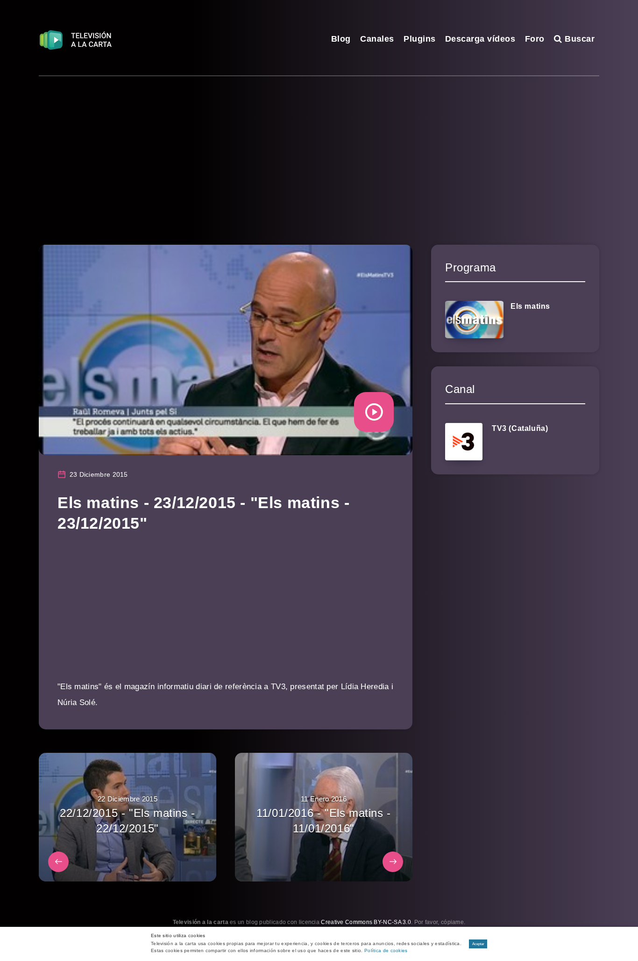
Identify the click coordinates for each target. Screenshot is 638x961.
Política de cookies (386, 950)
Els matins (530, 306)
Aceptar (478, 944)
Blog (341, 39)
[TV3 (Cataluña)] (463, 441)
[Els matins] (474, 319)
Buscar (578, 39)
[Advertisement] (319, 146)
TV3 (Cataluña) (520, 428)
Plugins (420, 39)
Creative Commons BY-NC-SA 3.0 (366, 922)
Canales (377, 39)
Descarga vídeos (480, 39)
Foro (535, 39)
